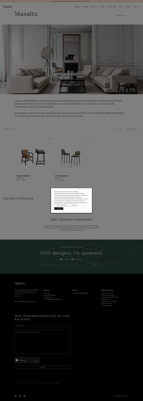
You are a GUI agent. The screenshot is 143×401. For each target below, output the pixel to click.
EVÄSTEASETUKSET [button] (61, 205)
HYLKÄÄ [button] (74, 205)
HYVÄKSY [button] (58, 208)
